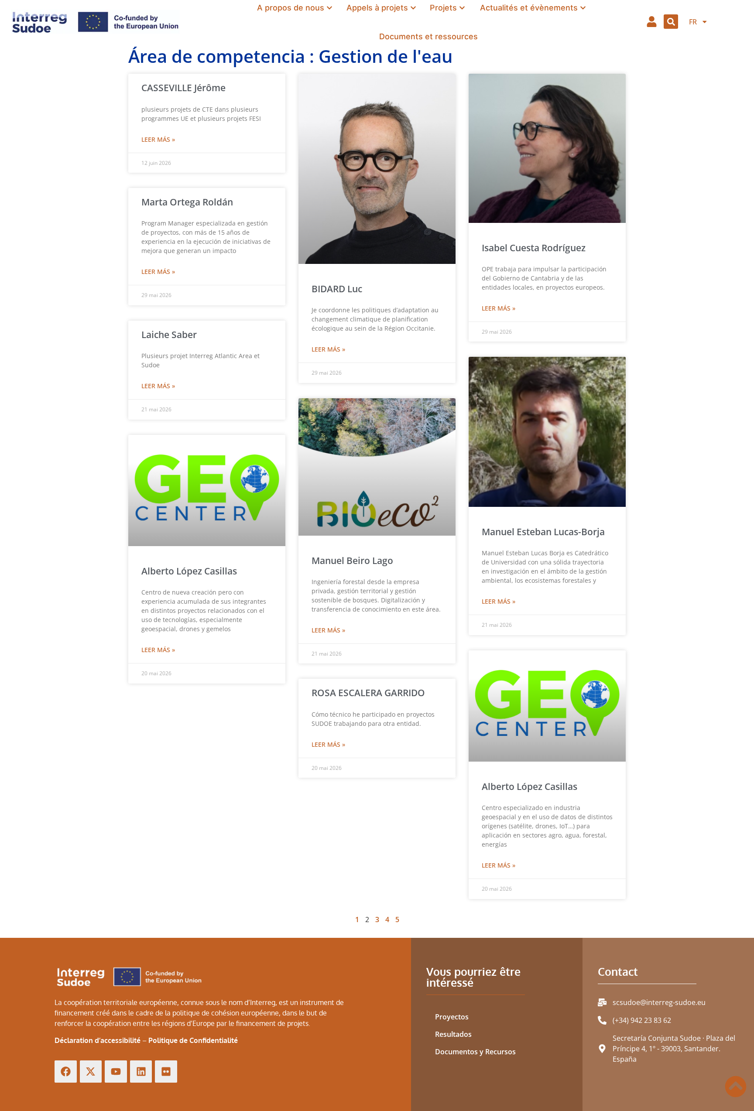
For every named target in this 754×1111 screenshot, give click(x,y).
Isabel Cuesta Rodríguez (534, 248)
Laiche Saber (169, 334)
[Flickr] (166, 1071)
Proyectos (452, 1017)
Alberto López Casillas (529, 786)
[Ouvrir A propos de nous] (329, 7)
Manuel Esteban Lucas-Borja (543, 532)
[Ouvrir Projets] (462, 7)
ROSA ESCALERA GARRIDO (368, 693)
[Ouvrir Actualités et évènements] (583, 7)
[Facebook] (66, 1071)
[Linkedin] (141, 1071)
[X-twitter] (91, 1071)
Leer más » (158, 139)
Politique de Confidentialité (193, 1040)
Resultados (453, 1034)
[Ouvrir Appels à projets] (413, 7)
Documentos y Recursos (475, 1051)
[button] (671, 21)
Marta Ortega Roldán (187, 202)
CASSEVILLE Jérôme (183, 88)
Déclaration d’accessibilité (98, 1040)
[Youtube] (116, 1071)
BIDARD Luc (337, 289)
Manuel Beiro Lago (352, 560)
